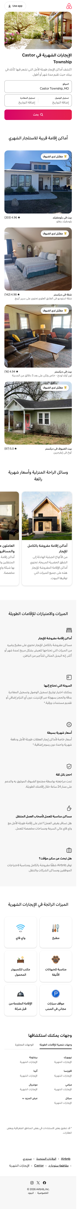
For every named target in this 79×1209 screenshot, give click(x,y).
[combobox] (38, 89)
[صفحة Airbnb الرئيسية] (69, 6)
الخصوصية (43, 1193)
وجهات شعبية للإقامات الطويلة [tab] (56, 1044)
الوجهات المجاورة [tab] (24, 1044)
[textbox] (55, 102)
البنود (31, 1193)
